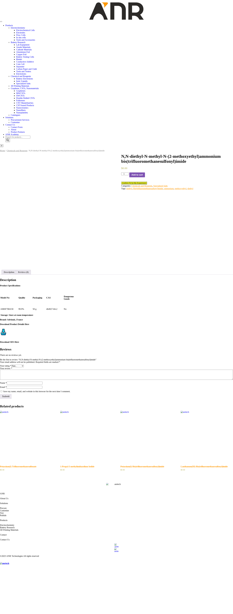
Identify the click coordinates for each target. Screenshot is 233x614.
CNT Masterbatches (24, 103)
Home (2, 151)
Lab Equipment (22, 45)
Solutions (9, 117)
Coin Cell (20, 64)
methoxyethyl (180, 188)
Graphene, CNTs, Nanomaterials (25, 88)
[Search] (7, 140)
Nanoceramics (22, 108)
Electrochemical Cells (25, 30)
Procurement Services (20, 120)
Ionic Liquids (22, 81)
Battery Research (18, 42)
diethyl (190, 188)
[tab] (9, 272)
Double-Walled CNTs (25, 98)
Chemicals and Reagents (17, 151)
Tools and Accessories (25, 40)
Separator (20, 66)
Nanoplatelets (22, 112)
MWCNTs (20, 93)
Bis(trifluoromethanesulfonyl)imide (148, 188)
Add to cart (137, 175)
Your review (6, 368)
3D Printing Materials (20, 86)
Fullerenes (20, 100)
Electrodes (20, 33)
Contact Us (10, 125)
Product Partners (18, 132)
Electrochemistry (18, 28)
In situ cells (21, 37)
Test (2, 513)
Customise (15, 122)
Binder (19, 59)
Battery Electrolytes (24, 79)
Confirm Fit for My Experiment (134, 183)
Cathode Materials (24, 49)
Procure (3, 508)
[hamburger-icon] (1, 21)
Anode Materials (23, 47)
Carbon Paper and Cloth (26, 69)
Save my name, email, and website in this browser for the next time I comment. (36, 391)
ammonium (169, 188)
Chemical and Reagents (21, 76)
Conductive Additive (25, 62)
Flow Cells (20, 35)
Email (3, 387)
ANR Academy (12, 134)
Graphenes (20, 91)
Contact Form (17, 127)
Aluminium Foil (23, 52)
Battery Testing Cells (25, 57)
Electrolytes (21, 74)
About (13, 129)
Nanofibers (21, 110)
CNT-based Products (25, 105)
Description (9, 272)
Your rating (5, 366)
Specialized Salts (23, 83)
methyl (129, 188)
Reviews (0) (23, 272)
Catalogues (15, 115)
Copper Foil (21, 54)
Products (9, 25)
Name (3, 383)
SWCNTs (20, 96)
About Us (4, 498)
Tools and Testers (23, 71)
